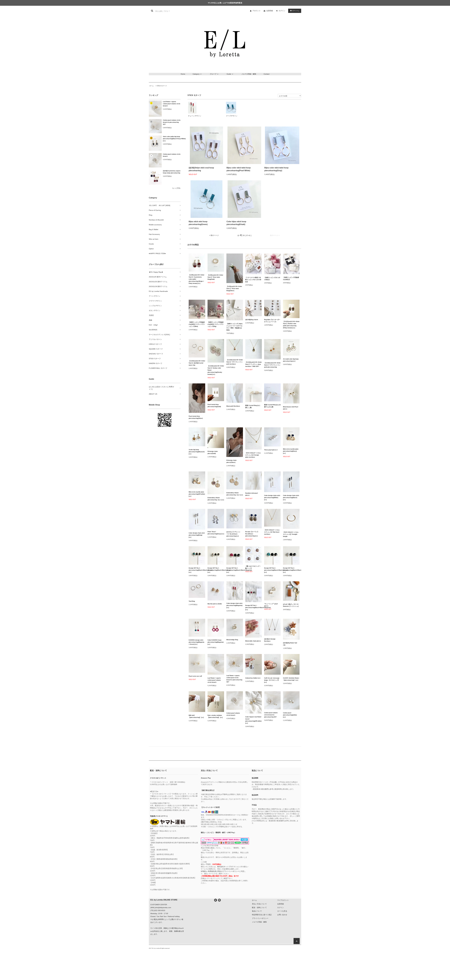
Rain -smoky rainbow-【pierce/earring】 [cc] (215, 716)
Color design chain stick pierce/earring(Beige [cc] (197, 535)
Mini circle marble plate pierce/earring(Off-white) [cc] (197, 494)
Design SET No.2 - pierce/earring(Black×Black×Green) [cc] (197, 570)
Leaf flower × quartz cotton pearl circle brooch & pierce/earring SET (234, 679)
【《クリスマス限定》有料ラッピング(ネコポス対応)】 (253, 280)
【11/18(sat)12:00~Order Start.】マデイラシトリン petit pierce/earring (272, 365)
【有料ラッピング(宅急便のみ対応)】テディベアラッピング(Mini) (197, 324)
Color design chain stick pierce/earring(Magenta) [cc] (234, 605)
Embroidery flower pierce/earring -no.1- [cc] (216, 499)
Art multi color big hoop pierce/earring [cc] (290, 360)
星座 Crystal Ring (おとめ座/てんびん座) (272, 406)
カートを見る (282, 911)
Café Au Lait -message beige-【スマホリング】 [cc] (271, 680)
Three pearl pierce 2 (271, 450)
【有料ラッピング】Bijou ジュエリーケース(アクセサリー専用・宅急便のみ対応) (234, 327)
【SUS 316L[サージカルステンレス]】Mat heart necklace (272, 532)
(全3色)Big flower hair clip (290, 644)
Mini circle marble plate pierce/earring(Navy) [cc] (290, 451)
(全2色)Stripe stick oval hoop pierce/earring (201, 169)
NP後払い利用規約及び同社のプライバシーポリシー (220, 871)
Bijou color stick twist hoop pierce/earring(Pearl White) (239, 169)
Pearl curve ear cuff (195, 676)
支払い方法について (259, 904)
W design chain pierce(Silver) (231, 461)
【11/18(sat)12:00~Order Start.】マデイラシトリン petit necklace (234, 362)
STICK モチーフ (162, 86)
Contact (266, 74)
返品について (257, 911)
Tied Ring (192, 601)
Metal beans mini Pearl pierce (290, 408)
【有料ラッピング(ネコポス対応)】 (272, 278)
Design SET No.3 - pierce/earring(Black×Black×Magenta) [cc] (234, 570)
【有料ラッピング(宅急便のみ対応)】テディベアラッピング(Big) (215, 324)
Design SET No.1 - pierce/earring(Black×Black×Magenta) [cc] (253, 608)
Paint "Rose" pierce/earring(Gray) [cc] (216, 533)
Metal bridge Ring (232, 640)
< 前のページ (214, 235)
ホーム (151, 86)
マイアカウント (283, 900)
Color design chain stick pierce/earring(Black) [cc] (291, 498)
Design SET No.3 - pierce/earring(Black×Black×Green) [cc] (272, 570)
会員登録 (269, 11)
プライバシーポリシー (260, 918)
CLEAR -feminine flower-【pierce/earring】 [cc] (291, 679)
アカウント (256, 11)
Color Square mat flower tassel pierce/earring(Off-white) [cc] (253, 720)
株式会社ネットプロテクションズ (229, 867)
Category (196, 74)
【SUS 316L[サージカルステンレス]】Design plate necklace (253, 455)
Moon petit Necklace (233, 406)
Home (183, 74)
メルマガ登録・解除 (248, 74)
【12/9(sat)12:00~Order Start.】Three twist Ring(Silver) (234, 288)
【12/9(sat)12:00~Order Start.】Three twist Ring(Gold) (215, 277)
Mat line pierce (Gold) (215, 604)
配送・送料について (259, 907)
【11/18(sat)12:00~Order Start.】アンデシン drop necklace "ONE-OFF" (253, 364)
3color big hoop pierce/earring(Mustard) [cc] (196, 452)
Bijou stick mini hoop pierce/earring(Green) (198, 223)
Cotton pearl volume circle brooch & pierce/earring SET (171, 122)
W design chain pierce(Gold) (213, 452)
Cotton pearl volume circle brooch (171, 155)
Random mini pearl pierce (251, 494)
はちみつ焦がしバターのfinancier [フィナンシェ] (291, 605)
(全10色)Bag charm (251, 319)
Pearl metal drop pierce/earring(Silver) (196, 417)
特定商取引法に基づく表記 (262, 915)
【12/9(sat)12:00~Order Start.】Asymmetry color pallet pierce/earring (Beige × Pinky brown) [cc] (196, 279)
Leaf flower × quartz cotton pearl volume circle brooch (171, 104)
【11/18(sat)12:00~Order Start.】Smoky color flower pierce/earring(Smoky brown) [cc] (216, 370)
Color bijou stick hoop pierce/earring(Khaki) (236, 223)
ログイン (282, 11)
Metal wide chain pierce (253, 641)
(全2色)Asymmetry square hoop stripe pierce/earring (171, 172)
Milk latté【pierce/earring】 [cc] (196, 716)
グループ (213, 74)
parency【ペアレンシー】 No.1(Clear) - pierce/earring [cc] (233, 534)
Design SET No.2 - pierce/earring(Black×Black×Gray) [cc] (216, 570)
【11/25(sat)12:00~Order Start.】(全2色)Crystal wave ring (197, 363)
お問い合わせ (282, 915)
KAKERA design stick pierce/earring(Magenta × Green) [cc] (196, 642)
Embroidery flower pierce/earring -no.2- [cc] (234, 494)
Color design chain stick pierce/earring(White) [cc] (272, 498)
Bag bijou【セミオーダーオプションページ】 (272, 321)
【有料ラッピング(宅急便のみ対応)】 (291, 278)
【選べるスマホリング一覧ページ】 (253, 567)
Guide (229, 74)
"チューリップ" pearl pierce (271, 605)
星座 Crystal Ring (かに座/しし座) (252, 406)
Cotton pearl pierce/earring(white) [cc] (290, 715)
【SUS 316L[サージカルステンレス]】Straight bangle (290, 534)
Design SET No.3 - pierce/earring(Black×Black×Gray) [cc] (291, 570)
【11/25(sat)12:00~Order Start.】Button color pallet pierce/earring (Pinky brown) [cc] (291, 325)
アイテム (295, 11)
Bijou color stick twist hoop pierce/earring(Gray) (276, 169)
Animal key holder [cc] (252, 678)
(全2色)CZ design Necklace (269, 640)
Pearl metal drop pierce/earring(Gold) (214, 405)
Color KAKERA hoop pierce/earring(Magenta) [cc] (216, 642)
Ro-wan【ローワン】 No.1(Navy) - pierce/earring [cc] (252, 534)
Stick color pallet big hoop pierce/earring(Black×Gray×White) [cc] (171, 139)
